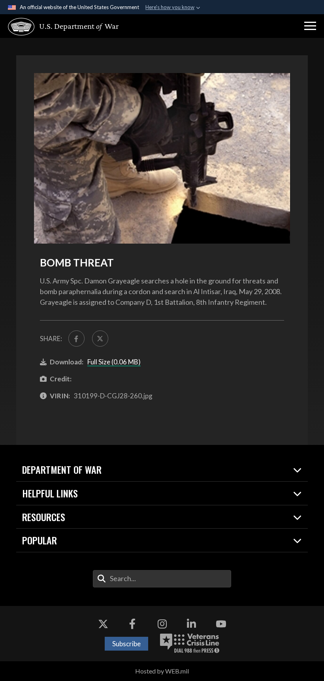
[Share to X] (100, 338)
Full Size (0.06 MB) (114, 362)
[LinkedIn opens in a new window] (192, 624)
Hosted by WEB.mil (162, 671)
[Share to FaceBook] (76, 338)
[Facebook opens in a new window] (132, 624)
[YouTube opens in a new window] (221, 624)
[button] (310, 26)
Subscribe (126, 644)
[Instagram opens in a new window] (162, 624)
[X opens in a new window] (103, 624)
